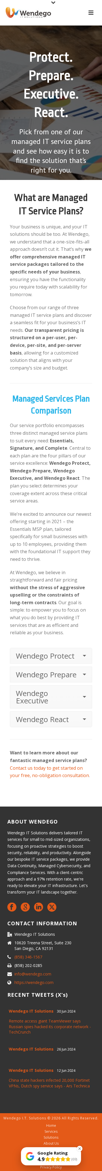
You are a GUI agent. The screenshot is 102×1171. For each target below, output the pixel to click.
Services (51, 1131)
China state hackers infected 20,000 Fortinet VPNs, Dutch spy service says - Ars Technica (49, 1083)
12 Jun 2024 (66, 1070)
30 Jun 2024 (66, 1011)
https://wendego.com (34, 982)
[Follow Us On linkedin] (38, 907)
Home (51, 1125)
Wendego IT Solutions (31, 1011)
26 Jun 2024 (66, 1049)
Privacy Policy (51, 1167)
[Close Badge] (79, 1148)
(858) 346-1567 (28, 957)
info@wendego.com (32, 974)
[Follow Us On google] (25, 907)
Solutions (51, 1137)
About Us (51, 1143)
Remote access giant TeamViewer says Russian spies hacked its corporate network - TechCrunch (50, 1026)
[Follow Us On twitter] (51, 907)
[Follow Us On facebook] (11, 907)
